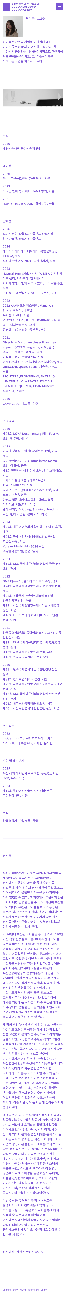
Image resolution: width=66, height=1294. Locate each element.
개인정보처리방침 (33, 1290)
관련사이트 (44, 1290)
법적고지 (15, 1290)
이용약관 (23, 1290)
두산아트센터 (7, 1290)
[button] (60, 96)
